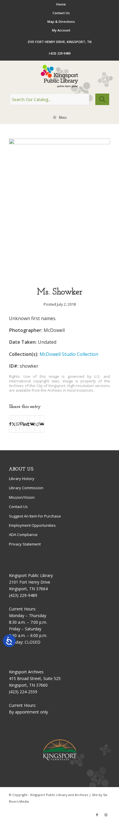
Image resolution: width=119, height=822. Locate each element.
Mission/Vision (22, 497)
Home (61, 4)
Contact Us (61, 13)
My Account (61, 30)
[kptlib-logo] (59, 76)
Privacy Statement (25, 544)
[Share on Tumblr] (28, 424)
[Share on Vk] (32, 424)
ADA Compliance (23, 534)
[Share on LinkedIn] (25, 424)
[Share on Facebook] (10, 424)
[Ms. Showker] (59, 142)
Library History (21, 478)
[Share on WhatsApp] (17, 424)
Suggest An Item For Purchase (35, 516)
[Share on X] (14, 424)
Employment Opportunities (32, 525)
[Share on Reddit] (37, 424)
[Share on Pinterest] (21, 424)
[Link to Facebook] (97, 814)
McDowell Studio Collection (69, 354)
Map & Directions (61, 21)
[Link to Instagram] (105, 814)
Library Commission (26, 487)
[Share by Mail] (42, 424)
